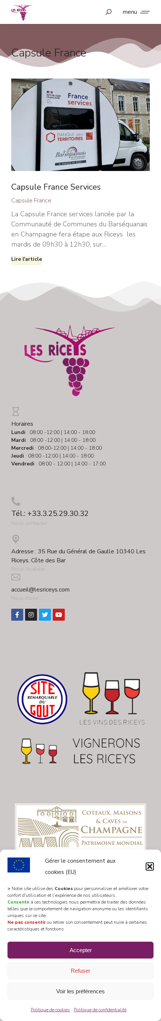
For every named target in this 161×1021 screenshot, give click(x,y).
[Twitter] (45, 615)
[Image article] (80, 125)
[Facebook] (17, 615)
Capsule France (31, 200)
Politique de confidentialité (100, 1010)
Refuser (80, 970)
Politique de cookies (50, 1010)
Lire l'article (26, 259)
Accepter (81, 950)
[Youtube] (59, 615)
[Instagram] (31, 615)
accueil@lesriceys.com (40, 590)
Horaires (22, 424)
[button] (150, 866)
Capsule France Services (56, 187)
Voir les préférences (80, 991)
